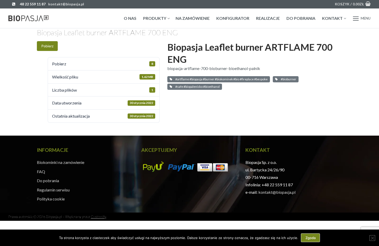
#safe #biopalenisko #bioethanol (197, 87)
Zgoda (311, 238)
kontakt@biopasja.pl (276, 192)
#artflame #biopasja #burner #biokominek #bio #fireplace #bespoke (221, 79)
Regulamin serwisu (53, 189)
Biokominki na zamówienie (60, 162)
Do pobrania (48, 180)
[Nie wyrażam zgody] (372, 238)
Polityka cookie (51, 198)
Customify (98, 216)
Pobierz (47, 46)
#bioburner (288, 79)
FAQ (41, 171)
